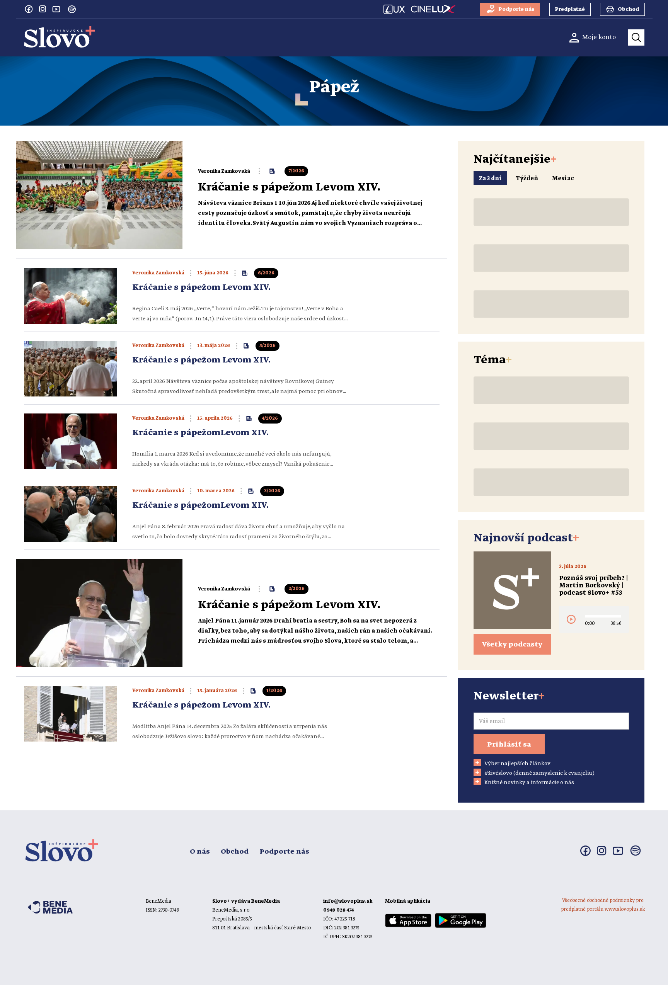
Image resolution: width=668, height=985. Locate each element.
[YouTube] (56, 9)
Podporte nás (284, 851)
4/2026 (270, 418)
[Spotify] (72, 9)
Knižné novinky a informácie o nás (529, 782)
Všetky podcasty (512, 644)
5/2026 (267, 345)
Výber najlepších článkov (517, 763)
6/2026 (266, 273)
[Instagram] (42, 8)
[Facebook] (28, 9)
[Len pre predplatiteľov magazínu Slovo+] (272, 171)
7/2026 (296, 171)
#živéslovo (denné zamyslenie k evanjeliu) (539, 773)
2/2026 (296, 588)
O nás (200, 851)
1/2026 (274, 690)
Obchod (235, 851)
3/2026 (272, 491)
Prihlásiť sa (509, 744)
